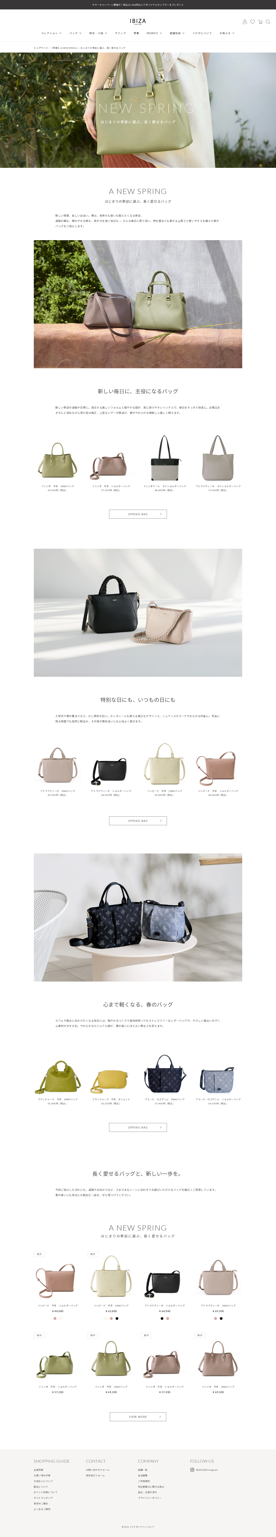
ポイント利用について (46, 1492)
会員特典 (38, 1469)
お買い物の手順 (42, 1475)
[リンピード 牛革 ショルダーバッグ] (58, 1296)
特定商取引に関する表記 (151, 1486)
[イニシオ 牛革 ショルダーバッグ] (58, 1378)
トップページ (41, 48)
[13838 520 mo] (111, 458)
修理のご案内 (41, 1503)
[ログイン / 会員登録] (244, 21)
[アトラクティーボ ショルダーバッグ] (165, 1296)
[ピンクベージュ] (55, 1318)
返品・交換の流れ (147, 1492)
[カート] (260, 21)
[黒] (117, 1318)
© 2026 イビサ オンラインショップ (138, 1527)
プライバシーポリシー (150, 1498)
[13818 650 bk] (218, 458)
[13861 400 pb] (218, 763)
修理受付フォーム (95, 1475)
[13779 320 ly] (111, 1071)
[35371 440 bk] (165, 458)
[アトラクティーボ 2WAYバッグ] (218, 1296)
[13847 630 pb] (58, 763)
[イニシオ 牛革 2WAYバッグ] (111, 1378)
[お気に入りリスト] (252, 21)
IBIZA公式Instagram (207, 1469)
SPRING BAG (138, 514)
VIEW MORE (138, 1416)
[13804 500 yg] (58, 1071)
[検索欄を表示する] (267, 21)
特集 (136, 33)
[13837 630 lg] (58, 458)
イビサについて (202, 33)
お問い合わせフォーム (98, 1469)
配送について (41, 1486)
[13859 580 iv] (165, 763)
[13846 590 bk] (111, 763)
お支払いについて (43, 1481)
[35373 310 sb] (218, 1071)
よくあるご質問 (42, 1509)
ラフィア (120, 33)
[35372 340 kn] (165, 1071)
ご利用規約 (144, 1481)
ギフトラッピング (43, 1498)
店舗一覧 (143, 1469)
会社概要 (143, 1475)
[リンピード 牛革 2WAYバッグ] (111, 1296)
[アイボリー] (61, 1318)
